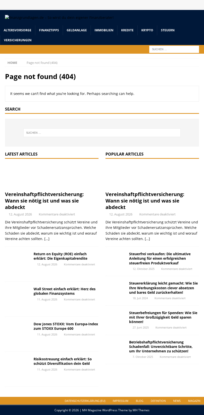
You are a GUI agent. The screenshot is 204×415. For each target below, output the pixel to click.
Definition (158, 401)
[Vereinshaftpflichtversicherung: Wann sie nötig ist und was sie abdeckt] (52, 176)
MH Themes (141, 410)
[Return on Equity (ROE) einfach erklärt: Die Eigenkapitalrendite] (17, 264)
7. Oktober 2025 (143, 357)
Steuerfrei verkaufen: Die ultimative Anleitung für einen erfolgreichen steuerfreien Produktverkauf (160, 258)
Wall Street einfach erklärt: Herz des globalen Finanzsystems (65, 291)
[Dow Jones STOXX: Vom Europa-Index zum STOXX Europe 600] (17, 334)
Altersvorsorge (17, 30)
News (177, 401)
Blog (139, 401)
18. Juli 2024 (140, 298)
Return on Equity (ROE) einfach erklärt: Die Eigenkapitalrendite (60, 256)
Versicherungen (18, 40)
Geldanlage (77, 30)
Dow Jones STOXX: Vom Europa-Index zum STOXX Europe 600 (66, 326)
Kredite (127, 30)
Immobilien (104, 30)
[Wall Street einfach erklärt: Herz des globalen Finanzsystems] (17, 299)
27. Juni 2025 (141, 327)
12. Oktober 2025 (143, 269)
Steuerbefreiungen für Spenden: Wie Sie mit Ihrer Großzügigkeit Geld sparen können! (163, 317)
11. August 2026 (47, 299)
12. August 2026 (20, 214)
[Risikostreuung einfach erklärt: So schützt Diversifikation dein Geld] (17, 369)
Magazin (194, 401)
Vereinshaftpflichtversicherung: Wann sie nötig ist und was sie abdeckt (44, 200)
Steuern (168, 30)
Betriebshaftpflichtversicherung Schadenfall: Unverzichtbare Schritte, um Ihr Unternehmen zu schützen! (161, 346)
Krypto (147, 30)
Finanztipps (49, 30)
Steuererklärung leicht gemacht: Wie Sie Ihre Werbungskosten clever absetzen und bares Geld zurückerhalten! (163, 287)
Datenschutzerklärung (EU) (85, 401)
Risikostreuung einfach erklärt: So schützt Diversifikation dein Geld (63, 361)
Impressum (120, 401)
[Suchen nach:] (174, 48)
